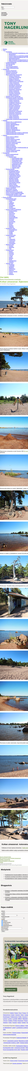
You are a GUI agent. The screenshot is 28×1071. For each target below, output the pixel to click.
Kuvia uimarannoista (5, 857)
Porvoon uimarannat (14, 88)
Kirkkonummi (14, 1017)
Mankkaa (11, 267)
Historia (5, 135)
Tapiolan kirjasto (13, 185)
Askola (12, 1013)
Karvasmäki (12, 216)
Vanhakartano (12, 260)
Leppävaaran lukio (17, 163)
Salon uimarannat (13, 109)
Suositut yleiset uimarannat (13, 96)
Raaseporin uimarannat (15, 89)
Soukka (11, 207)
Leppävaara (12, 240)
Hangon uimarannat (14, 76)
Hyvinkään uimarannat (15, 77)
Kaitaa (10, 201)
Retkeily (5, 120)
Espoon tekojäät (10, 126)
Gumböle (11, 212)
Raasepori (20, 1020)
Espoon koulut (10, 155)
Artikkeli (5, 921)
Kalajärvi (11, 252)
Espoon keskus (13, 211)
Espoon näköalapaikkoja (12, 124)
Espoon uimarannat (11, 70)
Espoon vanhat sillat (11, 140)
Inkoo (22, 1015)
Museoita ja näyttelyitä (12, 190)
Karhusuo (11, 215)
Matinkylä (11, 247)
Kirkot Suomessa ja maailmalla (14, 192)
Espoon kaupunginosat (12, 154)
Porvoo (5, 1020)
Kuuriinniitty (12, 221)
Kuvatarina (6, 924)
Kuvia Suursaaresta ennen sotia (11, 1049)
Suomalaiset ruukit (11, 149)
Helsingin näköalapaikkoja (13, 130)
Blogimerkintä (6, 922)
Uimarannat (6, 69)
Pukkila (10, 1020)
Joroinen (17, 1015)
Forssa (24, 1013)
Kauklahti (11, 231)
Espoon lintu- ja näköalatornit (13, 122)
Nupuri (11, 224)
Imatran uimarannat (14, 100)
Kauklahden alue (10, 228)
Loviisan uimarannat (14, 84)
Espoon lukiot (12, 157)
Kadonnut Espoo (10, 144)
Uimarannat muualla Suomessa (14, 97)
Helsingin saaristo (11, 131)
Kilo (10, 238)
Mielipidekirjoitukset (14, 58)
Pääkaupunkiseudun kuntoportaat (15, 134)
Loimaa (5, 1018)
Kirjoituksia (9, 51)
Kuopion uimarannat (14, 107)
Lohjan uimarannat (14, 82)
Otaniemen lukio (16, 166)
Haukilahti (11, 264)
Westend (11, 274)
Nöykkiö (11, 204)
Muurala (11, 223)
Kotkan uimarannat (14, 104)
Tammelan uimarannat (15, 112)
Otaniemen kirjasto (14, 181)
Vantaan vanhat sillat (11, 151)
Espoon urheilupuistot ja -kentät (17, 196)
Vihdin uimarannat (14, 95)
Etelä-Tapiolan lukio (17, 159)
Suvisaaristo (12, 208)
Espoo (16, 1013)
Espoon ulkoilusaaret (11, 127)
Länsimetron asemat (11, 189)
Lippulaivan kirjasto (14, 177)
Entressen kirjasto (13, 170)
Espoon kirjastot (10, 169)
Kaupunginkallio (13, 217)
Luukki (10, 256)
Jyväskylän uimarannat (15, 103)
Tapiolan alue (9, 263)
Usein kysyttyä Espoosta (9, 1034)
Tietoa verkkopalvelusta (12, 68)
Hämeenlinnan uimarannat (16, 99)
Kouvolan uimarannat (14, 105)
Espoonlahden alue (11, 198)
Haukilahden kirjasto (14, 171)
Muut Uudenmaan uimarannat (14, 74)
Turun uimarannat (13, 115)
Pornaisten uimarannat (15, 86)
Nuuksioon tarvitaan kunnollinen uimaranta (16, 876)
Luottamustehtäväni (11, 62)
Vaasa (19, 1022)
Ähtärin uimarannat (14, 118)
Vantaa (24, 1022)
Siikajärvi (11, 227)
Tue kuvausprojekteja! (12, 66)
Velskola (11, 262)
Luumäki (15, 1018)
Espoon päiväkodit (11, 188)
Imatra (12, 1015)
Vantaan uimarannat (11, 73)
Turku (10, 1022)
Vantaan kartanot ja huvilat (13, 150)
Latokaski (11, 202)
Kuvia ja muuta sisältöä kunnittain (15, 193)
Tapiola (11, 273)
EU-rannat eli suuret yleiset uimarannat (10, 858)
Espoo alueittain (7, 197)
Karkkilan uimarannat (14, 80)
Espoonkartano (13, 229)
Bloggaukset (12, 54)
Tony (4, 50)
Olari (10, 248)
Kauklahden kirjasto (14, 174)
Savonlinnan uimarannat (15, 111)
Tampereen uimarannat (15, 113)
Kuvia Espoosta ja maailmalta (13, 279)
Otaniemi (11, 270)
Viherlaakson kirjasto (14, 186)
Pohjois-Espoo (10, 250)
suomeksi (3, 12)
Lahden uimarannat (14, 108)
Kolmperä (11, 219)
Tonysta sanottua (10, 64)
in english (3, 15)
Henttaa (11, 246)
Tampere (5, 1022)
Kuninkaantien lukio (17, 162)
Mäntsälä (25, 1018)
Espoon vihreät (13, 1060)
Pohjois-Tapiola (13, 271)
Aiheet (3, 911)
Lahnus (11, 255)
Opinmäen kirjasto (14, 180)
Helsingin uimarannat (11, 72)
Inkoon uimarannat (14, 78)
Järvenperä (12, 213)
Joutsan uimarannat (14, 101)
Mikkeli (20, 1018)
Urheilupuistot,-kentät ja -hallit (14, 194)
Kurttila (11, 232)
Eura (20, 1013)
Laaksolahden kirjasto (15, 175)
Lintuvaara (12, 242)
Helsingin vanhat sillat (12, 143)
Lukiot (13, 1027)
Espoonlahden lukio (17, 158)
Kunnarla (11, 220)
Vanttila (11, 233)
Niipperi (11, 258)
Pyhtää (15, 1020)
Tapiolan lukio (15, 167)
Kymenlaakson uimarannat (7, 861)
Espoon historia (10, 138)
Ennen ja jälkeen (20, 1025)
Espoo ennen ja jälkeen (12, 136)
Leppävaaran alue (11, 235)
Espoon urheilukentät (11, 128)
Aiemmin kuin (5, 926)
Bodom (11, 251)
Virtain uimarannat (14, 116)
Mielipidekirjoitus (7, 925)
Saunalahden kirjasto (14, 182)
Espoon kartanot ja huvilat (13, 139)
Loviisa (10, 1018)
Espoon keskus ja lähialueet (13, 209)
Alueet (3, 914)
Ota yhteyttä (9, 65)
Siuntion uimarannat (14, 92)
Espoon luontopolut (11, 123)
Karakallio (11, 236)
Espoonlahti (12, 200)
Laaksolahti (12, 239)
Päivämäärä (4, 928)
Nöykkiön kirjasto (13, 178)
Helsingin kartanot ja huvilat (13, 142)
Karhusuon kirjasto (14, 173)
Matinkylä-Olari (10, 244)
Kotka (1, 862)
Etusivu (5, 49)
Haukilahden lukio (17, 161)
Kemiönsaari (6, 1017)
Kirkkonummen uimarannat (16, 81)
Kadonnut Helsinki (11, 146)
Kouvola (24, 1017)
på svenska (4, 14)
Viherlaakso (12, 243)
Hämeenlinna (6, 1015)
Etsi (2, 7)
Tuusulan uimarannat (14, 93)
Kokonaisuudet (5, 916)
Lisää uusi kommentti (5, 863)
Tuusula (14, 1022)
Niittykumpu (12, 269)
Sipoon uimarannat (14, 91)
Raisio (26, 1020)
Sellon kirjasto (13, 184)
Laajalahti (11, 266)
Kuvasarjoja (6, 153)
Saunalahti (12, 205)
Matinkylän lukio (16, 165)
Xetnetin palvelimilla (17, 1063)
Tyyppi (3, 919)
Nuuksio (11, 225)
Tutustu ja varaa (10, 989)
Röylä (10, 259)
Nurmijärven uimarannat (15, 85)
